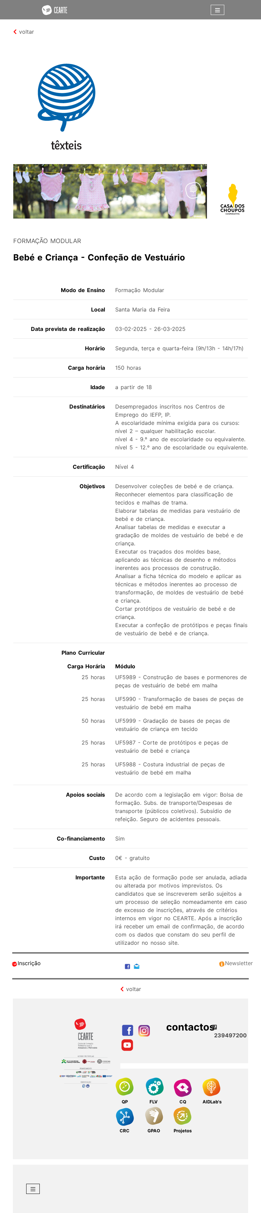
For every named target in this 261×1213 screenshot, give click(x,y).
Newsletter (239, 963)
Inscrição (29, 963)
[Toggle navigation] (217, 10)
